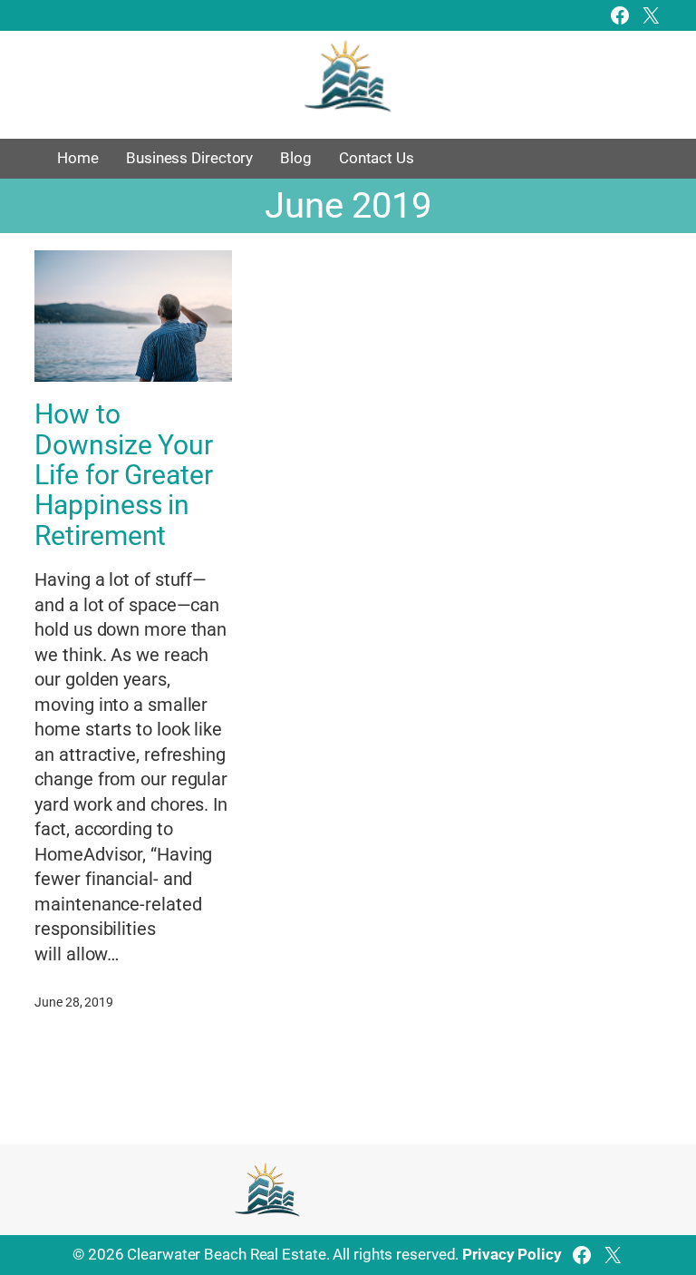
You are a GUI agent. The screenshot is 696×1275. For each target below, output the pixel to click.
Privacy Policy (512, 1254)
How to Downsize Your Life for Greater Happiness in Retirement (123, 474)
